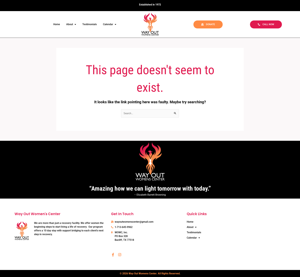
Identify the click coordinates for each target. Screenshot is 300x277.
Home (56, 24)
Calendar (108, 24)
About (69, 24)
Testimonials (89, 24)
